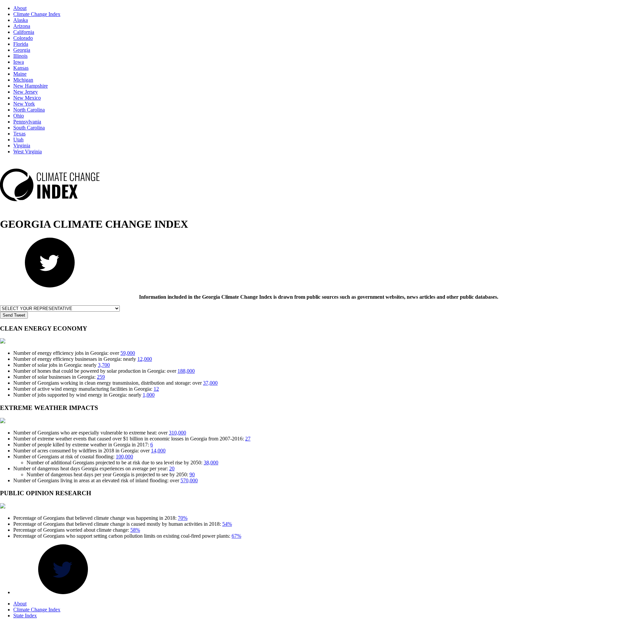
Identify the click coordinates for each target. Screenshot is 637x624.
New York (24, 104)
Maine (20, 74)
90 (192, 474)
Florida (20, 44)
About (20, 8)
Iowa (18, 62)
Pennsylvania (27, 121)
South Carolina (29, 127)
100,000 (124, 456)
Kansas (21, 68)
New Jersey (25, 92)
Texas (19, 133)
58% (135, 530)
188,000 (186, 371)
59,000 (127, 353)
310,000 (177, 432)
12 (156, 389)
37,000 (210, 383)
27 (247, 438)
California (23, 32)
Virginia (21, 145)
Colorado (23, 38)
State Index (25, 615)
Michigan (23, 80)
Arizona (21, 26)
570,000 (189, 480)
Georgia (21, 50)
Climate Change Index (36, 14)
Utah (18, 139)
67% (236, 536)
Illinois (20, 56)
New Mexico (27, 98)
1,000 (149, 395)
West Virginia (27, 151)
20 (172, 468)
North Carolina (29, 110)
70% (182, 518)
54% (227, 524)
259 (101, 377)
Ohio (18, 115)
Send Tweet (14, 315)
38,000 (211, 462)
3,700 (104, 365)
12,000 (144, 359)
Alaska (20, 20)
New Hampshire (30, 86)
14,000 (158, 450)
